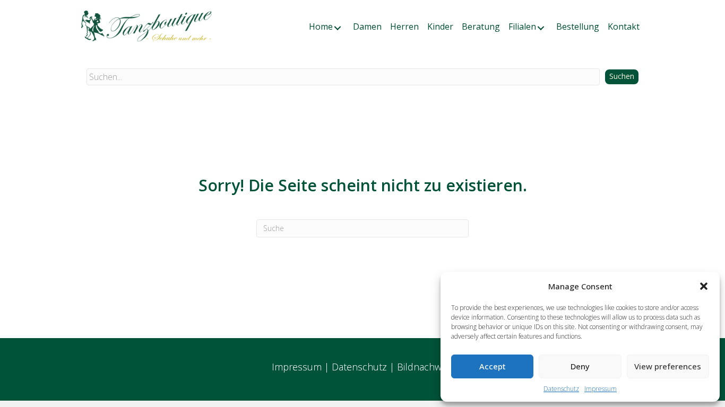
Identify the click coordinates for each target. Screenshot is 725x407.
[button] (703, 286)
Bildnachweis (425, 366)
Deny (580, 366)
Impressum (600, 388)
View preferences (667, 366)
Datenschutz (561, 388)
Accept (492, 366)
